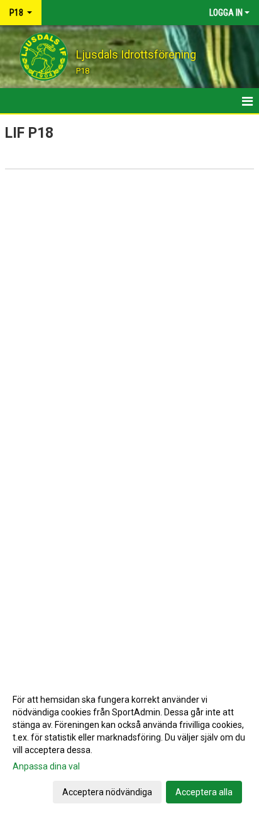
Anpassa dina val (46, 766)
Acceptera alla (204, 792)
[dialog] (129, 745)
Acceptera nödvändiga (107, 792)
